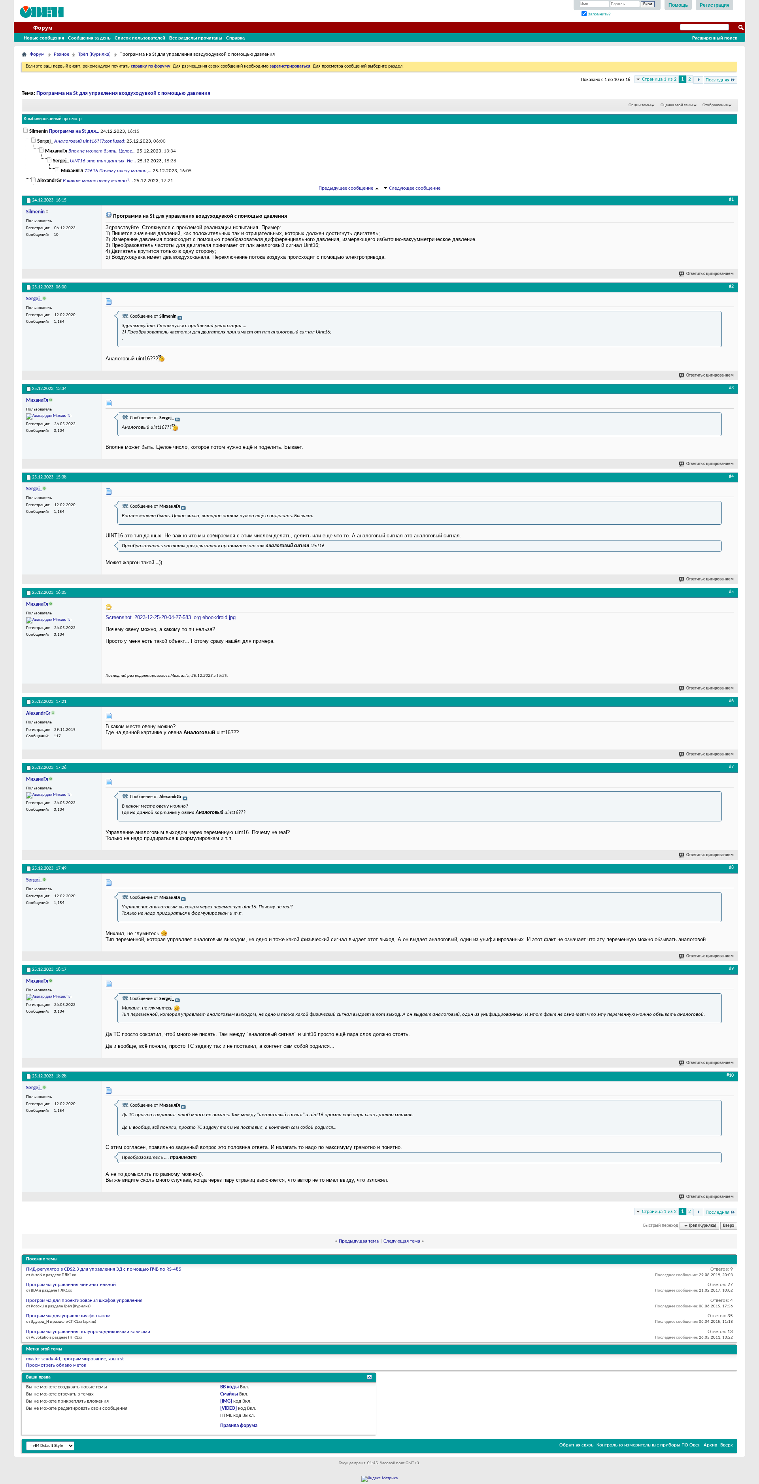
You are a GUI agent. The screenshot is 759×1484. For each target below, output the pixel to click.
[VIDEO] (228, 1408)
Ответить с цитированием (710, 274)
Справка (235, 38)
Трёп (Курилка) (94, 54)
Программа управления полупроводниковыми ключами (88, 1331)
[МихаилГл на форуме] (49, 416)
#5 (731, 591)
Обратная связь (576, 1445)
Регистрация (714, 5)
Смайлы (229, 1394)
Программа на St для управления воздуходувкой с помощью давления (123, 93)
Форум (42, 27)
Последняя (717, 80)
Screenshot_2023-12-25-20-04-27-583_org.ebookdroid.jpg (171, 617)
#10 (730, 1075)
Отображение (715, 105)
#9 (731, 968)
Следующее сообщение (414, 188)
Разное (61, 54)
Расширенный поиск (714, 38)
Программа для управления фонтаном (68, 1315)
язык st (116, 1359)
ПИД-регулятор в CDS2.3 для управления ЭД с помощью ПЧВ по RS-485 (103, 1269)
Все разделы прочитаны (195, 38)
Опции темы (640, 105)
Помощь (678, 5)
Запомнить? (599, 14)
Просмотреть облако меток (56, 1365)
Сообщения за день (89, 38)
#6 (731, 701)
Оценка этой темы (677, 105)
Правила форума (238, 1425)
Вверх (728, 1226)
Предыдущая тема (359, 1241)
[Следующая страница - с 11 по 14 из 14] (698, 80)
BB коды (229, 1387)
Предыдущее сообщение (346, 188)
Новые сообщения (44, 38)
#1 (731, 199)
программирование (84, 1359)
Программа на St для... (74, 131)
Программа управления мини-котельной (71, 1284)
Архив (710, 1445)
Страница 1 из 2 (659, 79)
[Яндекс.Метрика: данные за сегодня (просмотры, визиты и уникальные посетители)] (379, 1479)
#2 (731, 286)
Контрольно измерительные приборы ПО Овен (648, 1445)
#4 (731, 476)
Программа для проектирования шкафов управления (84, 1300)
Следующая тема (401, 1241)
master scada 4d (43, 1359)
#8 (731, 867)
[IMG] (226, 1401)
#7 (731, 767)
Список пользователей (140, 38)
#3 (731, 388)
